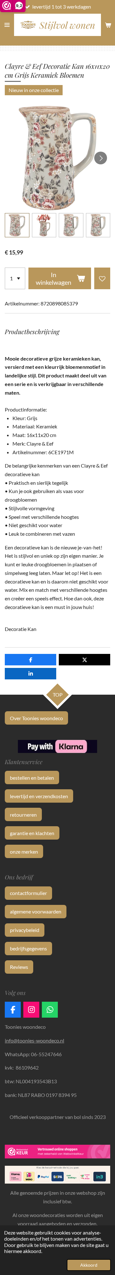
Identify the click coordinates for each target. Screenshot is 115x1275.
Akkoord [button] (88, 1265)
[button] (17, 225)
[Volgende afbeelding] (100, 158)
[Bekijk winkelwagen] (108, 25)
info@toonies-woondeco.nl (34, 1040)
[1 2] (15, 278)
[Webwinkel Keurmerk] (57, 1153)
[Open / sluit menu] (7, 25)
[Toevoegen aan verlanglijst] (102, 278)
